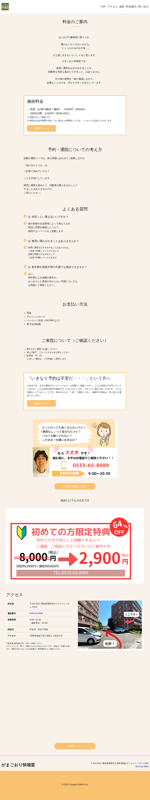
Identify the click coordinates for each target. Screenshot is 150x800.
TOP (103, 6)
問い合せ (143, 6)
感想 (122, 6)
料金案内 (131, 6)
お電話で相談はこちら (75, 486)
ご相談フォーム (41, 128)
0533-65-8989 (36, 613)
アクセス (112, 6)
